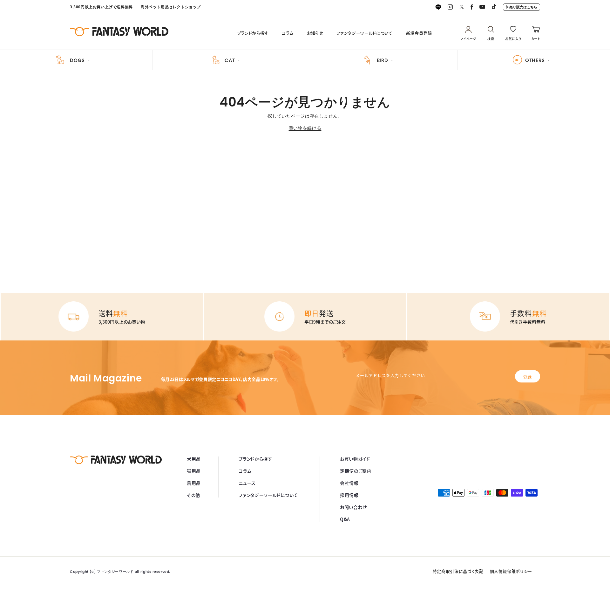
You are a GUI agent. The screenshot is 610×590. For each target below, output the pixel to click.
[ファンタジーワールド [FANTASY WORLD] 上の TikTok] (494, 7)
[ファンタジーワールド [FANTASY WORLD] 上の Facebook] (472, 7)
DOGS (77, 60)
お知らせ (315, 33)
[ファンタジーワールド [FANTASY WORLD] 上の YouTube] (482, 7)
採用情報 (349, 495)
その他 (193, 495)
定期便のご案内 (356, 471)
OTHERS (535, 60)
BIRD (382, 60)
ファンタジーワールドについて (364, 33)
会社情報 (349, 483)
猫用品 (194, 471)
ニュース (247, 483)
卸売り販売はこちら (521, 7)
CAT (230, 60)
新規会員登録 (419, 33)
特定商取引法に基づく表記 (458, 571)
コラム (288, 33)
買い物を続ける (305, 128)
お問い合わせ (353, 507)
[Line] (438, 7)
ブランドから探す (252, 33)
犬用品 (194, 458)
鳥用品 (194, 483)
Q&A (345, 519)
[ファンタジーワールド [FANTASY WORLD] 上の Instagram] (450, 7)
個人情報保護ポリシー (511, 571)
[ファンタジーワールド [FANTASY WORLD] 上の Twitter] (461, 7)
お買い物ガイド (355, 458)
